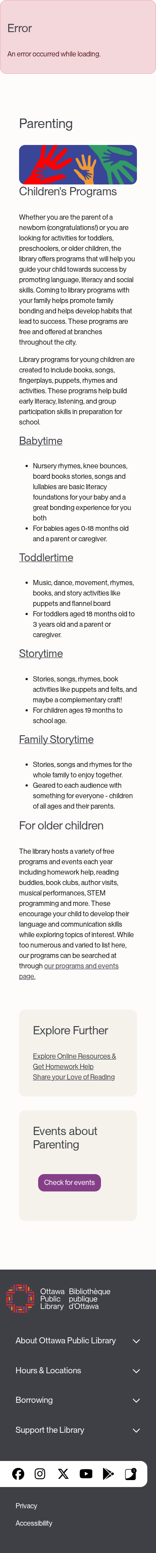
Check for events (69, 1182)
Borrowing (34, 1400)
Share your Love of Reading (74, 1077)
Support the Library (50, 1430)
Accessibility (34, 1523)
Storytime (41, 653)
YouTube (86, 1474)
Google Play (108, 1474)
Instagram (41, 1474)
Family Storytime (56, 739)
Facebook (18, 1474)
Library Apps (131, 1474)
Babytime (40, 440)
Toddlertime (46, 557)
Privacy (26, 1506)
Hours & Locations (48, 1370)
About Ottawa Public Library (66, 1341)
